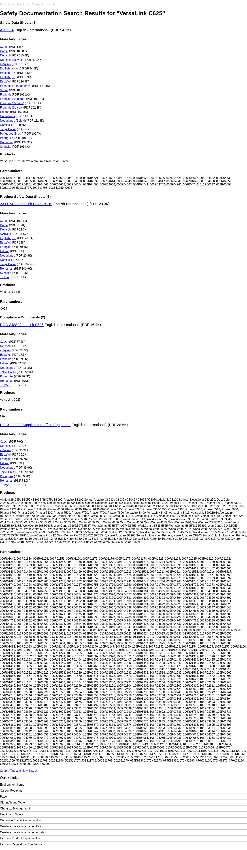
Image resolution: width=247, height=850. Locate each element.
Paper (4, 796)
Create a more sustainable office (20, 826)
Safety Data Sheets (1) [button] (18, 22)
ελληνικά (5, 64)
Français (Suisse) (11, 107)
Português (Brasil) (11, 133)
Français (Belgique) (12, 98)
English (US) (8, 77)
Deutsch (5, 55)
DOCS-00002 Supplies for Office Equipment (35, 425)
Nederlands (7, 116)
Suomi (4, 90)
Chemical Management (15, 808)
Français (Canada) (12, 103)
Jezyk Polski (8, 129)
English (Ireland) (10, 68)
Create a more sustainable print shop (23, 832)
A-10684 (7, 30)
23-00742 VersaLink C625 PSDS (26, 204)
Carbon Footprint (11, 790)
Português (6, 137)
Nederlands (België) (13, 120)
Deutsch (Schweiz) (12, 59)
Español (5, 81)
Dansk (4, 51)
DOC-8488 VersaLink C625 (22, 325)
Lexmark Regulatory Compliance (21, 844)
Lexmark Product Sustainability (20, 838)
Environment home (12, 784)
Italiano (4, 111)
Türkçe (4, 277)
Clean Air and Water (13, 802)
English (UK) (8, 72)
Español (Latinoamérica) (15, 85)
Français (5, 94)
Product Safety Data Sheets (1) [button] (25, 196)
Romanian (6, 142)
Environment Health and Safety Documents (27, 4)
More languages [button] (13, 39)
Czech (4, 46)
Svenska (5, 146)
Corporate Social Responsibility (20, 820)
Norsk (4, 124)
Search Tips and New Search (19, 770)
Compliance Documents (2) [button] (22, 317)
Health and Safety (11, 814)
